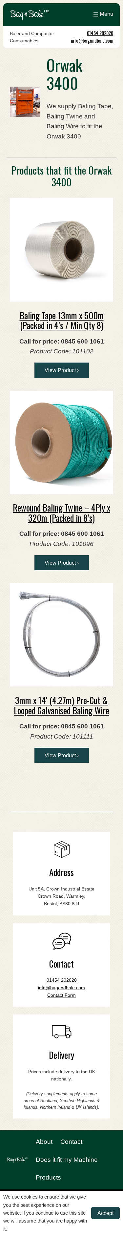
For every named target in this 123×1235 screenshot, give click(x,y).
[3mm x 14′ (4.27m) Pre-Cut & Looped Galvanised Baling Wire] (61, 634)
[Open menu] (102, 15)
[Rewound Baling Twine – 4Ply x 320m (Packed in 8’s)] (61, 442)
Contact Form (61, 995)
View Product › (62, 370)
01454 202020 (100, 33)
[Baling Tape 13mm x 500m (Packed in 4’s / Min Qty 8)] (61, 250)
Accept (105, 1213)
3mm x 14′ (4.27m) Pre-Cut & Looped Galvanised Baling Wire (61, 705)
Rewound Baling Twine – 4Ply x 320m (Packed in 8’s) (61, 512)
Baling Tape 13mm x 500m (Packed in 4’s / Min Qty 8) (62, 320)
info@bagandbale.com (92, 40)
